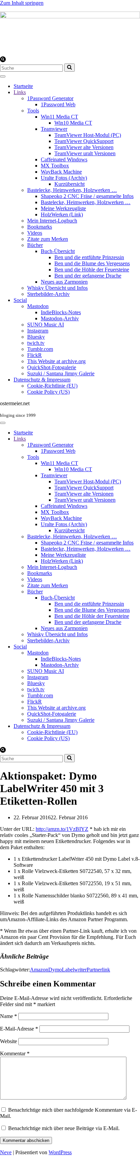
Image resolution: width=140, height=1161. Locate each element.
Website (8, 1041)
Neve (6, 1152)
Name (8, 1016)
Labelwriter (74, 969)
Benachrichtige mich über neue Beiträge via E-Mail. (64, 1128)
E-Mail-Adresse (19, 1029)
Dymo (55, 969)
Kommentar (15, 1053)
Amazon (39, 969)
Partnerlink (98, 969)
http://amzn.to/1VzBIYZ (62, 829)
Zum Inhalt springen (21, 3)
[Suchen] (3, 60)
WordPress (60, 1152)
